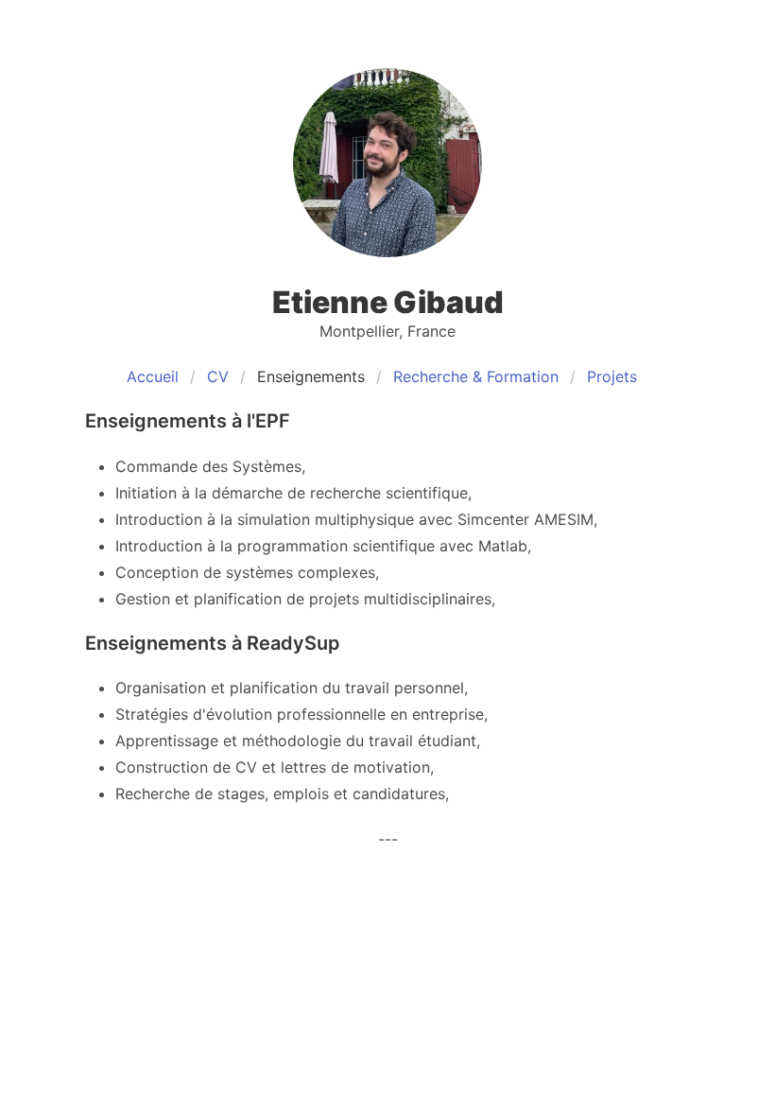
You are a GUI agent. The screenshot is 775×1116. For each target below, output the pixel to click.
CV (218, 376)
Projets (612, 376)
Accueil (153, 376)
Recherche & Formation (476, 376)
